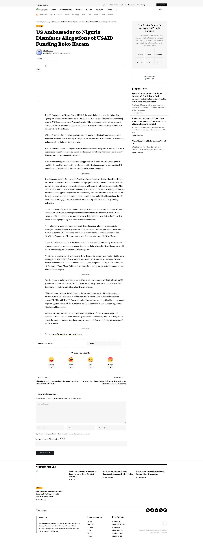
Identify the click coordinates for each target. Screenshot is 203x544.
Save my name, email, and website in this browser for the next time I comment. (64, 434)
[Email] (50, 59)
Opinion (52, 14)
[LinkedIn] (139, 61)
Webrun (152, 532)
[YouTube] (154, 5)
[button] (116, 9)
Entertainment (43, 14)
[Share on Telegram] (103, 343)
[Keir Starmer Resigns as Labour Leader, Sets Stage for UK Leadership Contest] (51, 479)
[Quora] (159, 61)
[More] (63, 59)
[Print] (59, 59)
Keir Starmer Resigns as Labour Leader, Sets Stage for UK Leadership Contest (50, 493)
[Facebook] (149, 5)
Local (89, 14)
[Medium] (149, 61)
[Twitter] (149, 53)
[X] (151, 5)
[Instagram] (159, 53)
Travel (83, 14)
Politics (60, 14)
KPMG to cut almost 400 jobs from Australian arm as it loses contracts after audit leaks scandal (149, 121)
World (67, 14)
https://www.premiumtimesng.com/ (67, 334)
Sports (103, 14)
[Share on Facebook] (38, 74)
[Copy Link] (54, 59)
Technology (75, 14)
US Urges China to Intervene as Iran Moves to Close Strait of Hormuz (83, 474)
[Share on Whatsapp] (98, 343)
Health (96, 14)
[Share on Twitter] (45, 59)
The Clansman (48, 51)
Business (110, 14)
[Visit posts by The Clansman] (39, 52)
